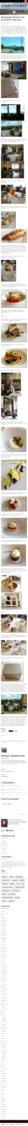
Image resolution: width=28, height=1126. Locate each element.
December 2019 (4, 918)
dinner (12, 884)
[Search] (25, 1)
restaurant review (22, 741)
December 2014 (4, 993)
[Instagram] (2, 830)
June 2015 (3, 984)
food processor (7, 887)
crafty (22, 880)
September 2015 (4, 977)
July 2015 (2, 981)
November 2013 (4, 1024)
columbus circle (19, 740)
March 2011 (3, 1099)
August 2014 (3, 1003)
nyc (11, 741)
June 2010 (3, 1118)
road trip (12, 894)
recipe (4, 894)
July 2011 (2, 1089)
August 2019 (3, 923)
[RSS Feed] (12, 830)
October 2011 (3, 1082)
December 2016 (4, 949)
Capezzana (5, 286)
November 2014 (4, 996)
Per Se (2, 30)
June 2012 (3, 1064)
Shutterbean (3, 841)
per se (13, 741)
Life (21, 863)
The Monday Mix (11, 865)
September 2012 (4, 1057)
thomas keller (4, 742)
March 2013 (3, 1043)
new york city (7, 741)
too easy (24, 31)
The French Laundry (11, 27)
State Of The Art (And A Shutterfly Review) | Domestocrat (15, 792)
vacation (11, 901)
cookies (14, 880)
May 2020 (3, 913)
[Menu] (14, 12)
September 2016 (4, 956)
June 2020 (3, 911)
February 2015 (3, 988)
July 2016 (2, 960)
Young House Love (4, 852)
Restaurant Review (8, 740)
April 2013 (3, 1040)
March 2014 (3, 1014)
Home (20, 863)
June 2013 (3, 1035)
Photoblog (2, 864)
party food (16, 890)
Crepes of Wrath (4, 848)
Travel (23, 865)
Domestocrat (14, 5)
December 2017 (4, 932)
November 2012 (4, 1052)
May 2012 (3, 1066)
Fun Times (10, 863)
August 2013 (3, 1031)
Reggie (18, 864)
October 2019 (3, 920)
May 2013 (3, 1038)
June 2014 (3, 1007)
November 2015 (4, 972)
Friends (7, 863)
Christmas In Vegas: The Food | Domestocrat (13, 789)
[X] (5, 830)
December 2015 (4, 970)
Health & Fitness (15, 863)
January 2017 (3, 946)
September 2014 (4, 1000)
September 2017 (4, 939)
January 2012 (3, 1075)
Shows (2, 865)
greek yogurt (19, 887)
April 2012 (3, 1068)
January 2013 (3, 1047)
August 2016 (3, 958)
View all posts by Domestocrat (11, 763)
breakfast (19, 877)
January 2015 (3, 991)
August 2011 (3, 1087)
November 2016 (4, 951)
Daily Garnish (3, 850)
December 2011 (4, 1078)
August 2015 (3, 979)
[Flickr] (10, 830)
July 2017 (2, 944)
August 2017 (3, 941)
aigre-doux (6, 312)
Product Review (11, 864)
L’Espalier (6, 140)
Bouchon (3, 27)
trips (4, 901)
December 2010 (4, 1106)
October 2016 (3, 953)
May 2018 (3, 925)
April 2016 (3, 965)
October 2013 (3, 1026)
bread (11, 877)
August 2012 (3, 1059)
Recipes (15, 864)
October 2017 (3, 937)
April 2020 (3, 916)
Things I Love (16, 865)
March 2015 (3, 986)
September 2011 (4, 1085)
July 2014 (2, 1005)
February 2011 (3, 1101)
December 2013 (4, 1021)
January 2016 (3, 967)
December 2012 (4, 1050)
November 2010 (4, 1108)
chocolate (5, 880)
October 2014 (3, 998)
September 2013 (4, 1028)
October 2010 (3, 1111)
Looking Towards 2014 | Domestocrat (12, 785)
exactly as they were (21, 571)
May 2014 (3, 1010)
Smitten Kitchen (4, 843)
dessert (4, 884)
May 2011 (3, 1094)
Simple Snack (6, 865)
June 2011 (3, 1092)
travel (17, 897)
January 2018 (3, 930)
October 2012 (3, 1054)
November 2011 (4, 1080)
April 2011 (3, 1097)
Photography (7, 864)
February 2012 (3, 1073)
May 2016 (3, 963)
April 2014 (3, 1012)
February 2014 (3, 1017)
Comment (22, 814)
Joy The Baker (3, 845)
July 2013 (2, 1033)
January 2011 (3, 1104)
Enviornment (3, 863)
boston (4, 877)
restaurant (17, 741)
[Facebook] (7, 830)
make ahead (6, 890)
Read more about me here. (13, 823)
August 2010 (3, 1115)
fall (22, 884)
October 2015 (3, 974)
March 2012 (3, 1071)
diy (18, 884)
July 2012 (2, 1061)
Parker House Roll (11, 207)
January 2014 (3, 1019)
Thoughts (20, 865)
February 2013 (3, 1045)
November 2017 (4, 934)
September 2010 (4, 1113)
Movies (24, 863)
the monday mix (7, 897)
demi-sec (24, 256)
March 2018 (3, 927)
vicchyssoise (4, 424)
